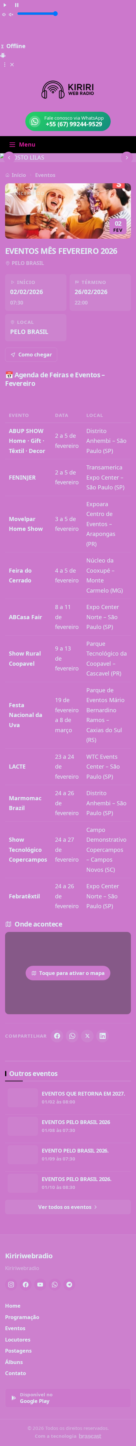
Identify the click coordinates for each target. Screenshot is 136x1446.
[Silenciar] (7, 14)
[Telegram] (69, 1285)
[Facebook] (57, 1036)
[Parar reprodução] (17, 4)
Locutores (17, 1339)
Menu (27, 144)
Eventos (45, 175)
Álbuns (14, 1362)
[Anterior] (9, 158)
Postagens (18, 1350)
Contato (15, 1373)
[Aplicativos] (8, 64)
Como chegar (35, 354)
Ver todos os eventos (65, 1206)
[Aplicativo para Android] (3, 54)
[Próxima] (127, 158)
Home (13, 1305)
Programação (22, 1317)
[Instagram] (11, 1285)
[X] (87, 1036)
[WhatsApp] (72, 1036)
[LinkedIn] (102, 1036)
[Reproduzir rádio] (5, 4)
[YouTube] (40, 1285)
